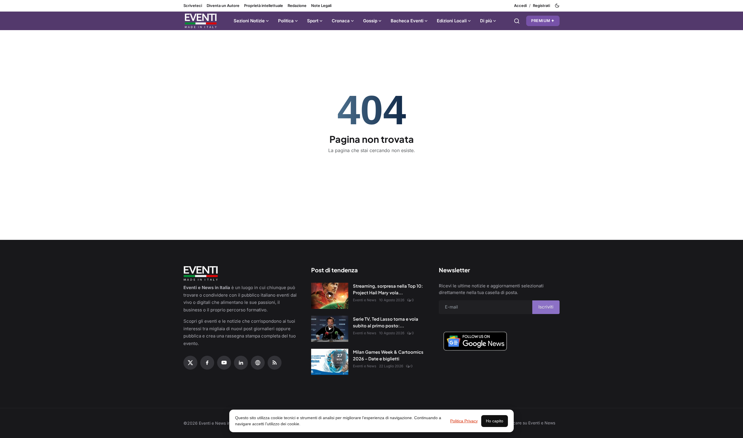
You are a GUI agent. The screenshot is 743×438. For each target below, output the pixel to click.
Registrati (541, 5)
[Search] (517, 21)
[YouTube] (224, 363)
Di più (486, 20)
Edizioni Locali (452, 20)
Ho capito (494, 421)
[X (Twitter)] (190, 363)
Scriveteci (192, 5)
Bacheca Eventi (407, 20)
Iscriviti (545, 307)
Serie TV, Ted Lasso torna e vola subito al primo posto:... (385, 322)
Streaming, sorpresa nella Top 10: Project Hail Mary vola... (388, 289)
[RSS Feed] (275, 363)
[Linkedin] (241, 363)
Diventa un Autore (223, 5)
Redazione (297, 5)
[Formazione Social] (258, 363)
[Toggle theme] (557, 5)
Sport (312, 20)
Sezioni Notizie (249, 20)
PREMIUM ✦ (543, 20)
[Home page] (200, 21)
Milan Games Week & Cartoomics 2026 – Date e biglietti (388, 355)
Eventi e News (364, 300)
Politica (286, 20)
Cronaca (341, 20)
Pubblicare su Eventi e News (528, 422)
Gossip (370, 20)
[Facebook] (207, 363)
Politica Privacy (464, 421)
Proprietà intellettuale (263, 5)
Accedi (520, 5)
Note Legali (321, 5)
